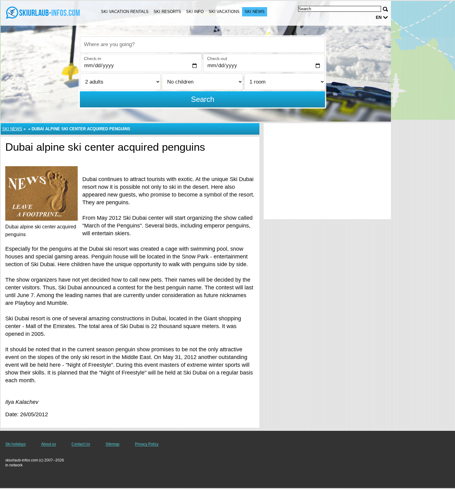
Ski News (255, 11)
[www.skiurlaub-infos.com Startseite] (43, 12)
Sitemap (112, 444)
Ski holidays (15, 444)
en (379, 17)
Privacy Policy (146, 444)
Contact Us (81, 444)
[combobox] (202, 44)
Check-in (92, 58)
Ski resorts (167, 11)
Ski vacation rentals (125, 11)
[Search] (385, 9)
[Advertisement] (327, 171)
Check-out (217, 58)
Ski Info (195, 11)
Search (202, 99)
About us (48, 444)
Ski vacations (224, 11)
